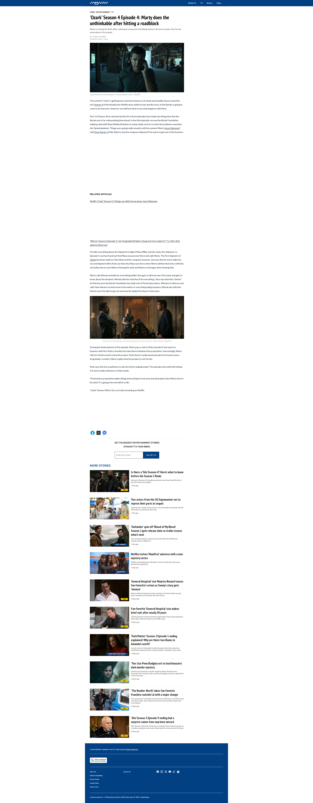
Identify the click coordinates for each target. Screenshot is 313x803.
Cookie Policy (94, 783)
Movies (209, 3)
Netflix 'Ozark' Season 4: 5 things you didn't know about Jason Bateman (123, 201)
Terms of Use (94, 787)
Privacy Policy (94, 779)
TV (201, 3)
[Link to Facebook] (157, 771)
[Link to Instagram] (162, 771)
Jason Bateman (172, 128)
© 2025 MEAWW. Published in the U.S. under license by (108, 749)
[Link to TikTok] (174, 772)
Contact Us (127, 772)
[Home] (99, 3)
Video (219, 3)
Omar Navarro (101, 132)
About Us (93, 772)
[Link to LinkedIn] (178, 771)
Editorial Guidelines (96, 775)
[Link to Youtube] (170, 771)
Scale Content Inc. (132, 749)
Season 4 (98, 104)
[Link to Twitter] (166, 771)
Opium (93, 259)
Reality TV (192, 3)
